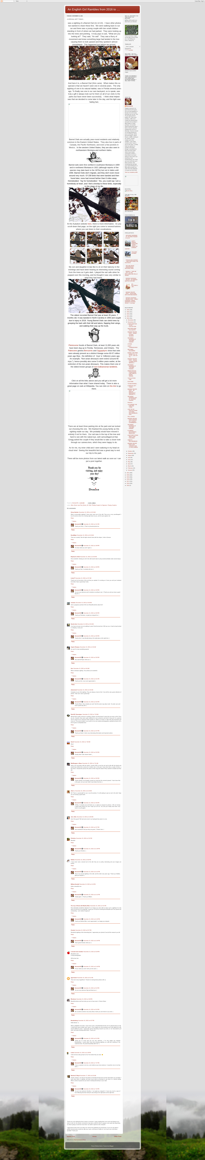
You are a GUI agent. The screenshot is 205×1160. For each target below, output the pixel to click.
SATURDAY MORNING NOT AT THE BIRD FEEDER (132, 398)
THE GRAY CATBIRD (134, 252)
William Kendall (75, 884)
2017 (128, 481)
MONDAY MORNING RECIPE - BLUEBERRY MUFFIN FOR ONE (131, 280)
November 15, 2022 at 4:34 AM (88, 647)
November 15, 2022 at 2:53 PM (91, 752)
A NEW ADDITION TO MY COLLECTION (132, 325)
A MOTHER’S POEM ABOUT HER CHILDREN (133, 436)
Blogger (111, 1146)
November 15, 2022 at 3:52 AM (86, 624)
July (129, 457)
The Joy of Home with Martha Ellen (80, 905)
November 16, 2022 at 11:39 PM (82, 1052)
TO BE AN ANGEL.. (132, 383)
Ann (72, 668)
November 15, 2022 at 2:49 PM (91, 590)
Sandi (72, 742)
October (130, 451)
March (129, 466)
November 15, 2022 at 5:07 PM (83, 930)
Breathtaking (74, 1020)
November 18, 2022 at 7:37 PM (91, 1063)
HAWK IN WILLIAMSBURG (132, 440)
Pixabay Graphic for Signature (99, 505)
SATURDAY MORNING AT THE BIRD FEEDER (132, 340)
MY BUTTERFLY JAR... (134, 285)
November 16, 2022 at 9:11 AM (85, 977)
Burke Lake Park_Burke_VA (81, 505)
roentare (73, 602)
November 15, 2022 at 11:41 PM (91, 871)
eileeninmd (74, 690)
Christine (73, 838)
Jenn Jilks (73, 816)
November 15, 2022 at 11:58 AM (85, 816)
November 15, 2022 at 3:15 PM (84, 838)
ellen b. (73, 790)
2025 (128, 311)
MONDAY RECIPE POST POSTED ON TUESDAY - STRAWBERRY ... (133, 420)
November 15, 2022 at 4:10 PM (88, 884)
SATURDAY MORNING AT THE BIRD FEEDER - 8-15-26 (131, 237)
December (131, 320)
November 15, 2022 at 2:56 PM (91, 802)
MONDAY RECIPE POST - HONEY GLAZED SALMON (132, 334)
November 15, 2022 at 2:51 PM (91, 678)
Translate (130, 50)
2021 (128, 472)
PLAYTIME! (130, 381)
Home (94, 1136)
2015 (128, 485)
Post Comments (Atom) (80, 1139)
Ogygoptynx (102, 350)
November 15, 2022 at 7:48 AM (82, 742)
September (131, 453)
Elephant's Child (75, 556)
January (130, 470)
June (129, 459)
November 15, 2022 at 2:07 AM (83, 578)
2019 (128, 477)
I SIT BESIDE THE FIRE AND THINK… (132, 406)
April (129, 463)
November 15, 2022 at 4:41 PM (98, 905)
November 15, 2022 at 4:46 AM (81, 668)
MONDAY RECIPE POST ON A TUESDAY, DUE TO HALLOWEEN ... (133, 446)
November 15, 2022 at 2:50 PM (91, 613)
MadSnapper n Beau (76, 763)
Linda (72, 1052)
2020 (128, 475)
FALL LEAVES (131, 416)
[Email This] (89, 503)
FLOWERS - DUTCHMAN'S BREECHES (132, 432)
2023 (128, 316)
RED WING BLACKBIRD (131, 350)
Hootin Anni (74, 624)
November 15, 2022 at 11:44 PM (91, 940)
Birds (72, 505)
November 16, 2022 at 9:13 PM (91, 1038)
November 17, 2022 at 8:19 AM (88, 1075)
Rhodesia (73, 999)
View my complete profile (131, 172)
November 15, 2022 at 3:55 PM (83, 859)
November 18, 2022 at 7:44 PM (91, 1089)
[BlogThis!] (90, 503)
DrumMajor (74, 535)
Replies (74, 521)
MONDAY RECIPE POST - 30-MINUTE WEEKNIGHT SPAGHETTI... (132, 392)
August (130, 455)
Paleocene (72, 350)
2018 (128, 479)
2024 (128, 314)
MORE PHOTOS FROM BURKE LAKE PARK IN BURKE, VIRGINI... (132, 373)
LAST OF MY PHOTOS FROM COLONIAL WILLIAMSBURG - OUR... (133, 412)
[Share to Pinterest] (95, 503)
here (89, 224)
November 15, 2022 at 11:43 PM (91, 919)
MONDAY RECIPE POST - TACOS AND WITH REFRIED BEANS (131, 293)
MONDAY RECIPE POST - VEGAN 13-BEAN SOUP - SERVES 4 (133, 360)
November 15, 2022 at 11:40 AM (83, 790)
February (130, 468)
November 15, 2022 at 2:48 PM (91, 545)
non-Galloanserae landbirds (105, 367)
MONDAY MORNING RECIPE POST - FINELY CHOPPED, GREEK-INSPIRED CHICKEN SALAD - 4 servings (131, 300)
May (129, 461)
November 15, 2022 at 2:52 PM (91, 701)
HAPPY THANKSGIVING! (133, 346)
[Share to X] (92, 503)
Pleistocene (73, 345)
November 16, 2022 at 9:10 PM (91, 988)
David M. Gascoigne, (76, 714)
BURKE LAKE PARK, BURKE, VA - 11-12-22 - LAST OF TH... (133, 354)
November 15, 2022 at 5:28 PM (91, 951)
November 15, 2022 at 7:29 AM (90, 714)
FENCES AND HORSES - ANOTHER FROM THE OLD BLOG (131, 261)
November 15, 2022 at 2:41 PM (91, 524)
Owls (90, 505)
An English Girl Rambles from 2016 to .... (94, 9)
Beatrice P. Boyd (75, 1075)
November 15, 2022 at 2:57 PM (91, 730)
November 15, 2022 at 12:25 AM (87, 512)
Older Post (117, 1136)
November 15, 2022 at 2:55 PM (91, 778)
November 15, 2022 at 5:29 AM (85, 690)
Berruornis (88, 350)
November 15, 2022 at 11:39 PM (91, 848)
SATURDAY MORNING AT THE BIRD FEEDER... (132, 366)
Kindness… (130, 402)
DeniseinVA (78, 524)
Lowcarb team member (77, 951)
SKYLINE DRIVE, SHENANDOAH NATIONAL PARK (129, 267)
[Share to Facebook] (93, 503)
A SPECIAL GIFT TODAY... (132, 386)
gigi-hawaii (74, 977)
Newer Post (71, 1136)
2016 (128, 483)
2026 (128, 309)
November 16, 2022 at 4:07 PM (86, 1020)
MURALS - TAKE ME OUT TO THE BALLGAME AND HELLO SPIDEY (131, 273)
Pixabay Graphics (112, 505)
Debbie (73, 859)
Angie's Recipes (75, 647)
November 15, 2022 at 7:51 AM (90, 763)
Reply (72, 518)
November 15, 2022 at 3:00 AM (84, 602)
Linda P (73, 578)
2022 (128, 318)
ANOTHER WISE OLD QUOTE (132, 329)
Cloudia (73, 930)
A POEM (130, 344)
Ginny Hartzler (75, 512)
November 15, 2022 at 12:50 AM (88, 556)
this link (113, 386)
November (131, 322)
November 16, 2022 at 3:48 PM (84, 999)
